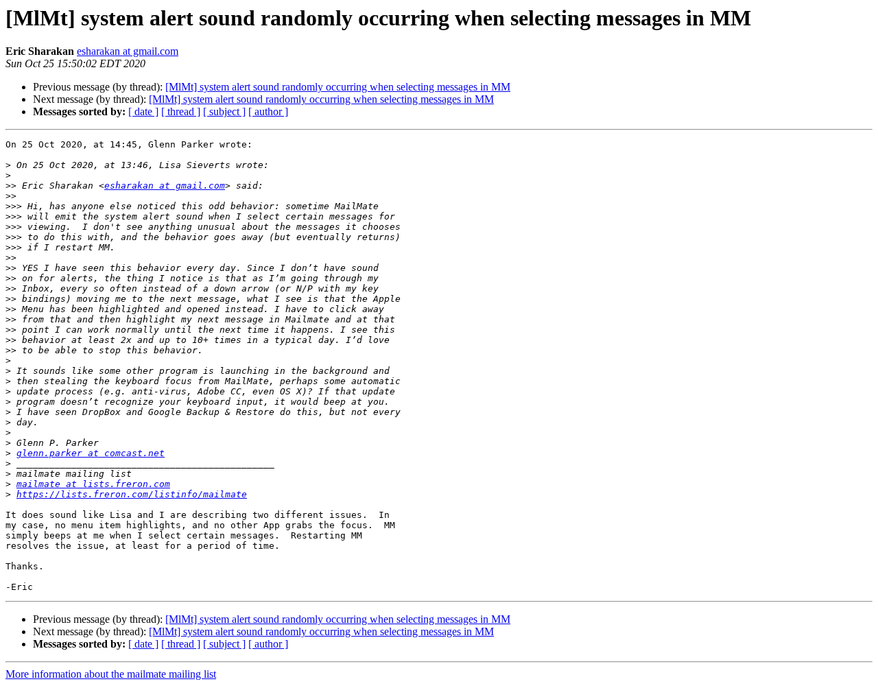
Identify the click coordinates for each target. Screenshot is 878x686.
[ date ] (143, 111)
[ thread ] (180, 111)
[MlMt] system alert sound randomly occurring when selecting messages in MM (337, 87)
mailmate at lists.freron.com (93, 484)
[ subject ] (224, 111)
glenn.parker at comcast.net (90, 453)
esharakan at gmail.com (127, 51)
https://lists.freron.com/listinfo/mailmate (131, 494)
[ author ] (268, 111)
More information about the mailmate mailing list (110, 674)
